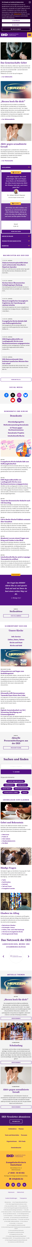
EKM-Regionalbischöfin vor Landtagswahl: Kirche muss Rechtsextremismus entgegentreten (16, 341)
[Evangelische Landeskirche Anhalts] (16, 956)
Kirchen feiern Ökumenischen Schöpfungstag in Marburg (13, 284)
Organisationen (12, 1141)
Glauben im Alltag (10, 913)
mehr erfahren (16, 1018)
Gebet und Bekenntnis (12, 822)
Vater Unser (7, 788)
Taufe (4, 880)
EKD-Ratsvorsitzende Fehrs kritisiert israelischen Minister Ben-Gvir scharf (15, 361)
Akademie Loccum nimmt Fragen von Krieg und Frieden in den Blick (15, 539)
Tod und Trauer (7, 886)
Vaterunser (5, 834)
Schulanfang (6, 167)
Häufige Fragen (8, 867)
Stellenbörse (12, 1129)
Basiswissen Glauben (9, 925)
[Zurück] (3, 956)
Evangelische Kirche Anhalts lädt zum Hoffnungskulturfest (14, 322)
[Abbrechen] (30, 2)
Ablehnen (16, 25)
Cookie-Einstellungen (11, 1198)
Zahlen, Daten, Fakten (16, 639)
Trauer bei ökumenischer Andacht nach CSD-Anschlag (15, 501)
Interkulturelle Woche (16, 436)
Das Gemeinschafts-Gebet (14, 62)
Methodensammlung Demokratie (16, 425)
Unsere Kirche (16, 630)
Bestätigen (16, 20)
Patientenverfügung (22, 788)
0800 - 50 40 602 (17, 1173)
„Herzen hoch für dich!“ (13, 101)
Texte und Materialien (12, 1135)
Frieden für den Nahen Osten (11, 241)
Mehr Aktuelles (16, 379)
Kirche (25, 792)
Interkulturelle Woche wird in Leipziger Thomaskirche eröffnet (15, 558)
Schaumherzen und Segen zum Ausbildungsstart (12, 672)
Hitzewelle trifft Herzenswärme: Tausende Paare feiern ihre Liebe (13, 694)
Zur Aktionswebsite (8, 119)
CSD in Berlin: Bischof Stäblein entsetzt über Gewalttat (15, 520)
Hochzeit (5, 884)
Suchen (17, 772)
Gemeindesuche (16, 1148)
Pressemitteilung (16, 748)
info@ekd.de (17, 1179)
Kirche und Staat (16, 642)
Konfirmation (6, 882)
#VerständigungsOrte (16, 422)
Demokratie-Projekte (16, 433)
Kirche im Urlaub (7, 236)
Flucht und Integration (15, 781)
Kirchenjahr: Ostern (8, 927)
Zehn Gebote (22, 785)
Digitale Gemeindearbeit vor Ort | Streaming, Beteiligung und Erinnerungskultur (13, 712)
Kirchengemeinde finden (10, 934)
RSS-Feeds (22, 1141)
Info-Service (16, 636)
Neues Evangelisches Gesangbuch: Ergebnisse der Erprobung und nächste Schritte (15, 303)
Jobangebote (9, 785)
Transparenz (23, 1198)
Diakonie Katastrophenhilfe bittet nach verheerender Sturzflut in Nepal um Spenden (15, 265)
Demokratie (16, 415)
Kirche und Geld (16, 645)
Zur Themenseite (7, 161)
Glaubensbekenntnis (8, 841)
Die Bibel (5, 843)
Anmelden (17, 1121)
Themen (21, 1129)
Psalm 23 (5, 837)
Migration (5, 246)
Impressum (11, 1192)
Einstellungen (16, 29)
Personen (24, 1135)
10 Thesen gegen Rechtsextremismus (16, 429)
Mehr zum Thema (16, 231)
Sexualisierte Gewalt (11, 792)
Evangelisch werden (8, 888)
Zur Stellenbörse (16, 616)
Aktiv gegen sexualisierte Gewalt (14, 145)
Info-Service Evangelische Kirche (12, 932)
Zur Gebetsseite (7, 77)
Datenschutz (17, 14)
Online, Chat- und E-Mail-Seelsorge (13, 929)
